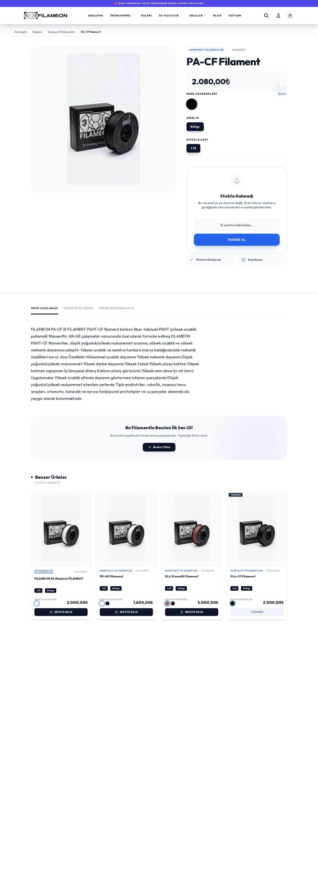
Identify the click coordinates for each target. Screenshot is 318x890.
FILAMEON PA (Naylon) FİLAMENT (58, 579)
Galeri (146, 15)
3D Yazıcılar (169, 15)
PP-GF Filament (111, 576)
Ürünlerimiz (120, 15)
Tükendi (257, 612)
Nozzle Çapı (197, 139)
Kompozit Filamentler (61, 31)
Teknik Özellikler (78, 308)
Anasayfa (95, 15)
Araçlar (196, 15)
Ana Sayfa (20, 31)
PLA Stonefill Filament (181, 576)
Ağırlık (192, 118)
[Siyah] (191, 104)
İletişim (235, 15)
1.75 (38, 590)
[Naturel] (36, 603)
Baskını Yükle (161, 447)
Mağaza (37, 31)
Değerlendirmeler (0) (116, 308)
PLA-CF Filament (242, 576)
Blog (217, 15)
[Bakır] (167, 603)
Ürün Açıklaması (44, 308)
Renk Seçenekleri (201, 93)
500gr (50, 590)
